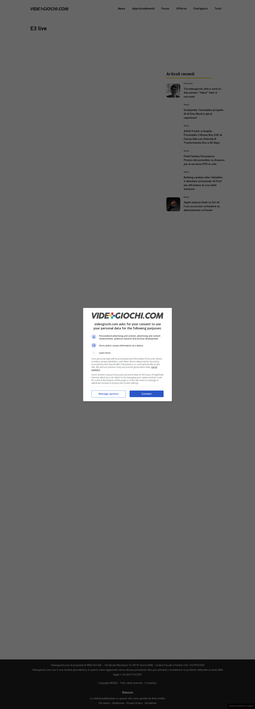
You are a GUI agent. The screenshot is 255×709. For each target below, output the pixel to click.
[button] (127, 353)
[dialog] (127, 354)
